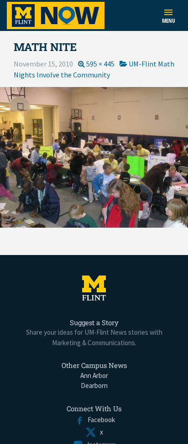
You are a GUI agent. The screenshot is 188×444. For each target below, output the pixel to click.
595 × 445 (100, 63)
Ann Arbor (94, 375)
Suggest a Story (94, 322)
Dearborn (94, 385)
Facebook (99, 419)
